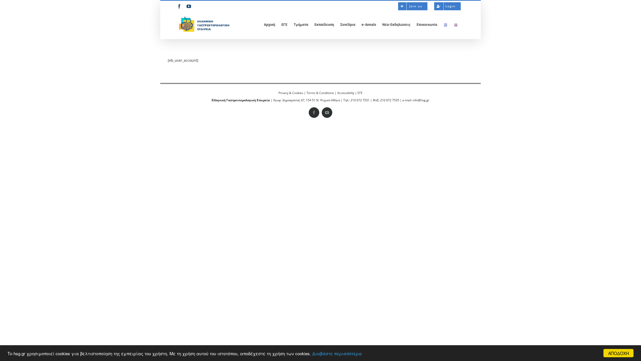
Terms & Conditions (320, 93)
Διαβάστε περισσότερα (337, 353)
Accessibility (345, 93)
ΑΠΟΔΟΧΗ (618, 353)
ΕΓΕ (360, 93)
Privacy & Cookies (290, 93)
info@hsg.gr (421, 100)
